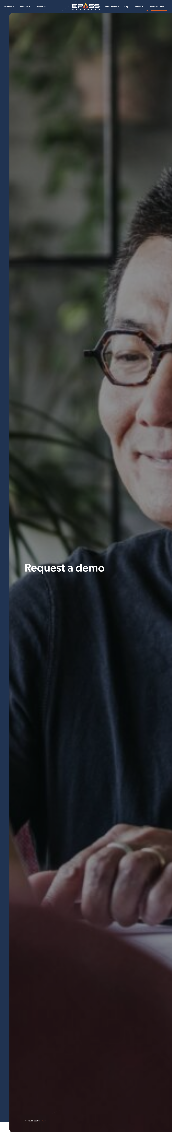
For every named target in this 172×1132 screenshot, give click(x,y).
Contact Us (138, 6)
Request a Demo (157, 6)
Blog (126, 6)
